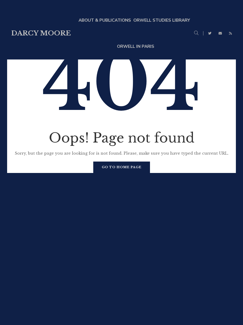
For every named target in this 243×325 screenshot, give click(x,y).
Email (220, 33)
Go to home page (121, 167)
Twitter (209, 33)
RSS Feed (230, 33)
